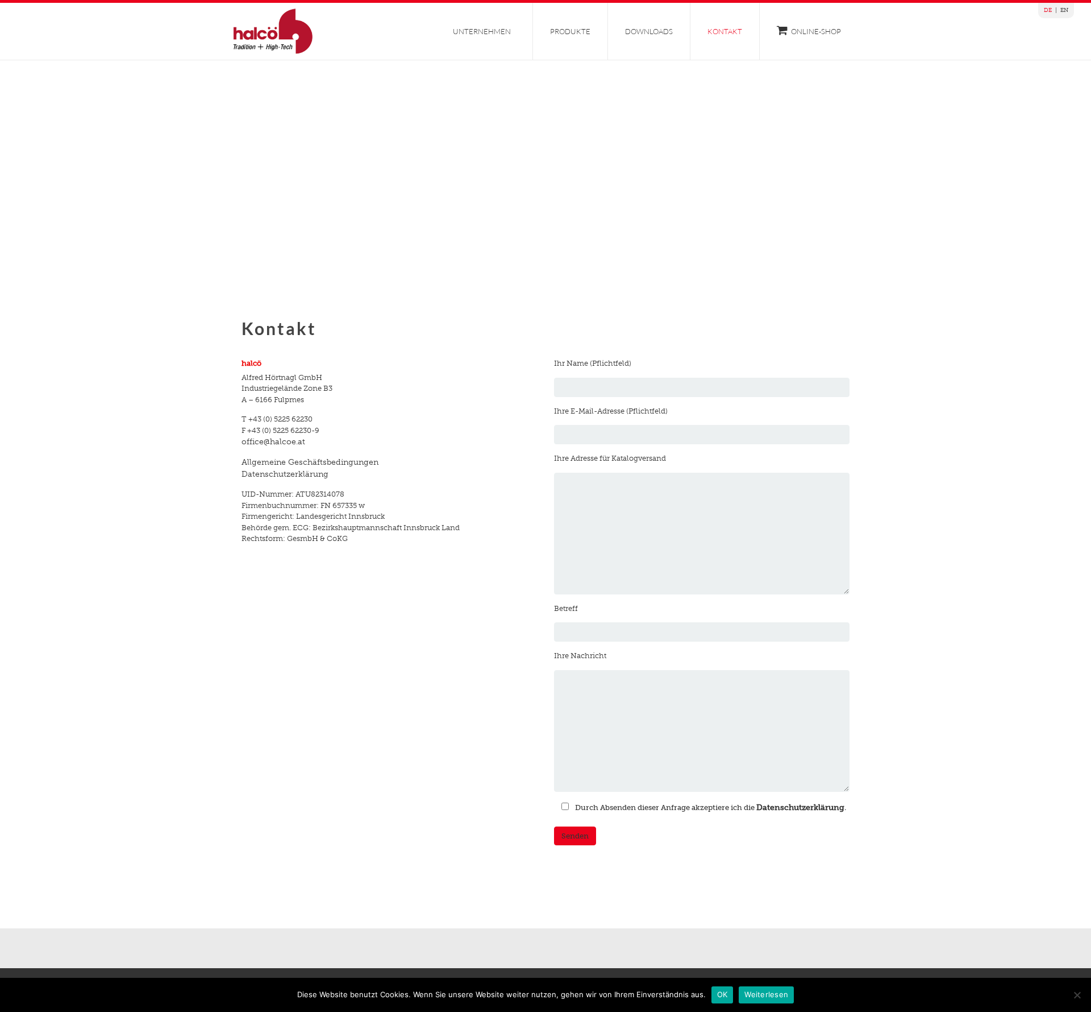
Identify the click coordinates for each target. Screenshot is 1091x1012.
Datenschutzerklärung (284, 474)
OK (722, 994)
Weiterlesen (766, 994)
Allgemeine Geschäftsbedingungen (309, 462)
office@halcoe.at (273, 442)
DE (1048, 10)
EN (1064, 10)
